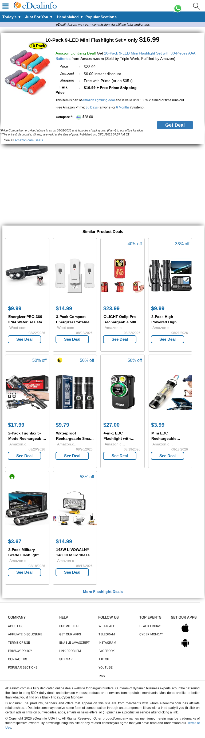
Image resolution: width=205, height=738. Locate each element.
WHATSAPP (106, 626)
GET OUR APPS (70, 634)
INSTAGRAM (107, 642)
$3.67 (14, 541)
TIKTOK (103, 659)
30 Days (92, 107)
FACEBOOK (106, 651)
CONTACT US (17, 659)
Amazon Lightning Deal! (76, 53)
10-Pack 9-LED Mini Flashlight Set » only (102, 40)
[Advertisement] (102, 181)
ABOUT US (15, 626)
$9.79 (62, 425)
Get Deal (175, 125)
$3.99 (157, 425)
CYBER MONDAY (151, 634)
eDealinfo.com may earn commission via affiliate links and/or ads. (103, 24)
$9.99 (14, 308)
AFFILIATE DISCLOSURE (25, 634)
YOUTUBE (105, 667)
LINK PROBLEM (70, 651)
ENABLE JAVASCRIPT (74, 642)
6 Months (122, 107)
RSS (102, 676)
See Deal (24, 339)
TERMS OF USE (19, 642)
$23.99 (111, 308)
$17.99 (16, 425)
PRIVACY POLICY (20, 651)
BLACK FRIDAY (150, 626)
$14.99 (64, 308)
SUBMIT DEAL (69, 626)
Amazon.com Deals (29, 140)
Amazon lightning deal (98, 100)
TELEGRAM (106, 634)
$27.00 (111, 425)
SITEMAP (65, 659)
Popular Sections (22, 667)
